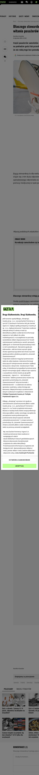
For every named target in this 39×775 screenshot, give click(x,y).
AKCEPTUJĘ (19, 466)
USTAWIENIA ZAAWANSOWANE (19, 460)
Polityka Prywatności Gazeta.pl (13, 394)
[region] (19, 387)
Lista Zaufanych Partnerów (24, 453)
